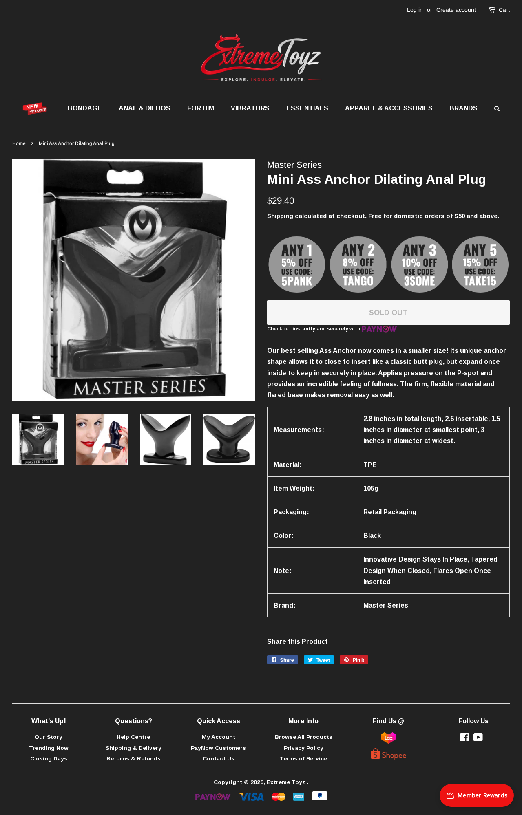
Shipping (280, 215)
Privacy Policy (303, 748)
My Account (218, 737)
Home (19, 143)
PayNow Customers (218, 748)
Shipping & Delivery (133, 748)
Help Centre (133, 737)
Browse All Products (303, 737)
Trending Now (49, 748)
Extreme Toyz (287, 782)
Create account (456, 10)
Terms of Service (303, 759)
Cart (504, 10)
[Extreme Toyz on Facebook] (464, 739)
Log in (415, 10)
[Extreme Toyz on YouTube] (478, 739)
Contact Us (218, 759)
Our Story (48, 737)
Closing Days (48, 759)
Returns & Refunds (133, 759)
